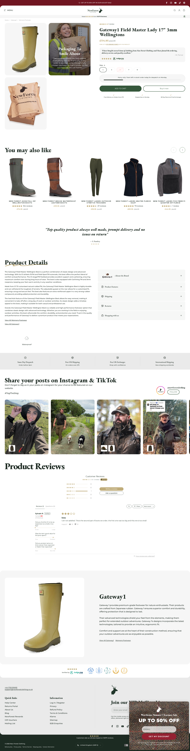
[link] (22, 177)
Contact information (48, 747)
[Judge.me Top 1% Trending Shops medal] (124, 670)
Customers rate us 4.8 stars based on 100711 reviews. (95, 738)
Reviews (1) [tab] (40, 506)
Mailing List (10, 723)
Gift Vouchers (11, 720)
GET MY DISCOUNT (159, 736)
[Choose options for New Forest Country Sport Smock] (111, 448)
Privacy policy (17, 747)
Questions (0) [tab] (50, 506)
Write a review (111, 489)
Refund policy (8, 747)
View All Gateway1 (106, 640)
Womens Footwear (25, 20)
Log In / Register (57, 703)
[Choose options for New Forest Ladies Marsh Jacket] (150, 448)
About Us (9, 710)
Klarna (53, 716)
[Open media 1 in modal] (26, 49)
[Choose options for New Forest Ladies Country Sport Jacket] (12, 448)
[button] (104, 24)
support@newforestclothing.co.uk (19, 689)
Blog (7, 713)
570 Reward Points (112, 44)
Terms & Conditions (58, 713)
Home (7, 20)
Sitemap (53, 720)
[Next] (178, 427)
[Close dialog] (187, 704)
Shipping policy (37, 747)
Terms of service (27, 747)
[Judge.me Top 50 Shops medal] (116, 670)
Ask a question (111, 493)
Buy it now (164, 88)
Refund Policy (56, 710)
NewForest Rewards (14, 716)
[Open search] (129, 506)
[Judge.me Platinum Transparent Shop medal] (107, 670)
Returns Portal (11, 706)
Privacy (53, 706)
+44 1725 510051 (11, 688)
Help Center (10, 703)
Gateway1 (14, 20)
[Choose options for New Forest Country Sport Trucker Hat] (104, 448)
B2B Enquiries (56, 723)
